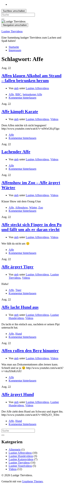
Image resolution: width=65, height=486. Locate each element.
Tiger (18, 290)
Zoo (40, 207)
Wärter (33, 207)
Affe (11, 94)
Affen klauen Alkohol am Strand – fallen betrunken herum (31, 78)
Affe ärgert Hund (17, 394)
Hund (18, 333)
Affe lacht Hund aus (19, 307)
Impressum (15, 50)
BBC (18, 94)
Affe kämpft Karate (19, 111)
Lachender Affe (15, 151)
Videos (54, 119)
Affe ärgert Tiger (17, 266)
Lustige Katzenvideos (21, 459)
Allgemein (15, 449)
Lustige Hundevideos (21, 456)
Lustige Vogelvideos (20, 465)
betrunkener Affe (32, 94)
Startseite (14, 47)
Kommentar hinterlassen (22, 97)
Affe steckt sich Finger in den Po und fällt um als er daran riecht (31, 227)
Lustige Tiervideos (12, 31)
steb (16, 88)
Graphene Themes (32, 481)
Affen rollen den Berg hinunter (30, 350)
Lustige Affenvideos (37, 88)
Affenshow (21, 207)
